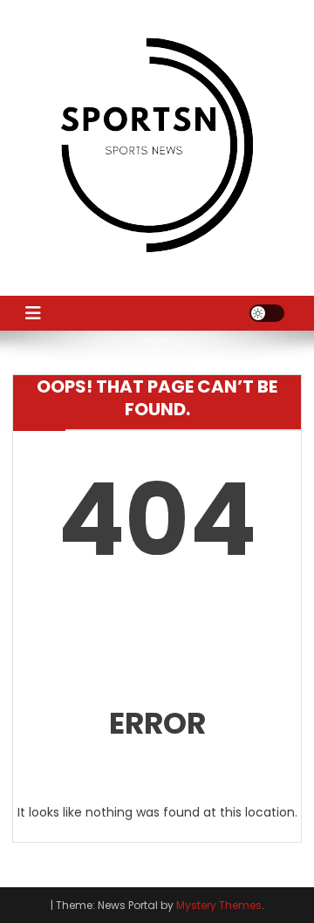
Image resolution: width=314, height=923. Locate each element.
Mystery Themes (219, 905)
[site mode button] (266, 313)
